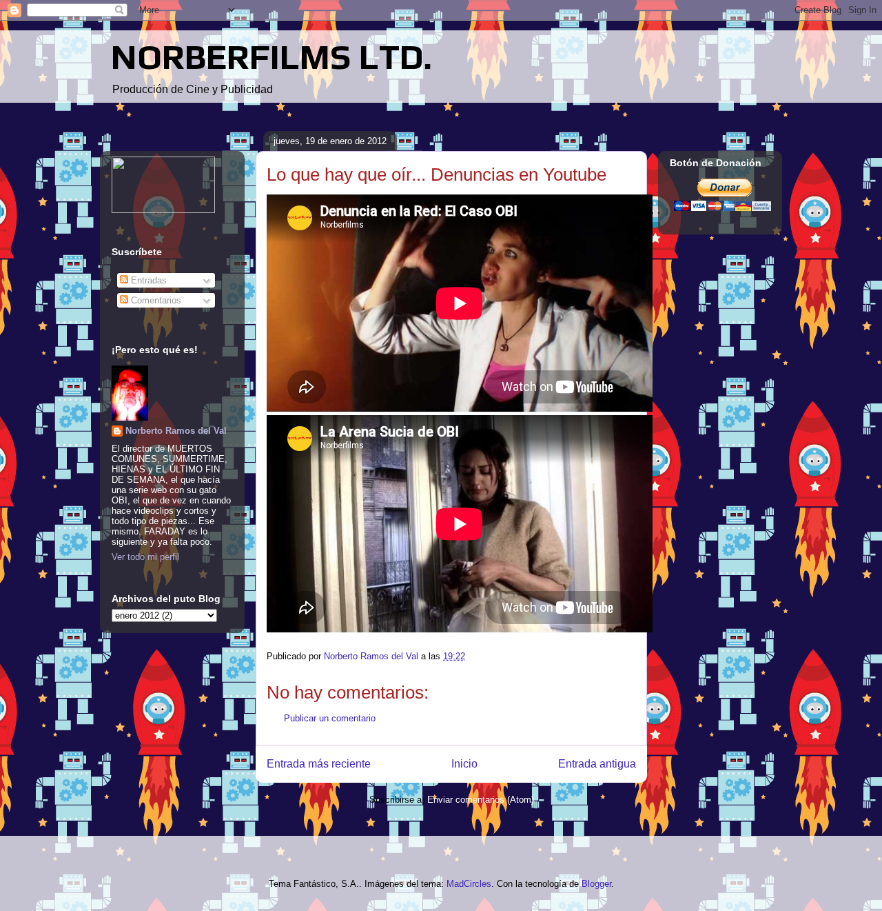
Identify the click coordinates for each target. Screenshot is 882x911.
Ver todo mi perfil (145, 557)
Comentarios (154, 300)
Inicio (464, 764)
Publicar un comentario (330, 718)
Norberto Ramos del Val (176, 431)
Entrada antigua (597, 764)
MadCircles (469, 884)
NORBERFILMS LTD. (271, 57)
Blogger (596, 884)
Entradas (147, 280)
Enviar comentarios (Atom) (480, 799)
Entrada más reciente (319, 764)
